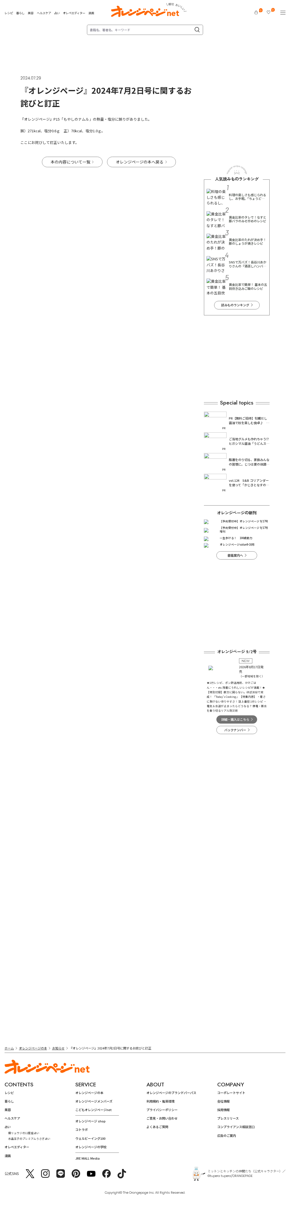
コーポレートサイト (231, 1092)
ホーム (9, 1048)
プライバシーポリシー (162, 1109)
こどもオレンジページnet (93, 1109)
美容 (30, 13)
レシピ (9, 13)
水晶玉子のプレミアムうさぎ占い (29, 1139)
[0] (256, 12)
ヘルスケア (44, 13)
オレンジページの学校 (90, 1147)
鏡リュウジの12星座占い (23, 1133)
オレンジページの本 (33, 1048)
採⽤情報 (223, 1109)
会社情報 (223, 1101)
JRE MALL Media (87, 1158)
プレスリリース (228, 1118)
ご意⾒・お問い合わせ (162, 1118)
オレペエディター (74, 13)
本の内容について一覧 (70, 162)
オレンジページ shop (90, 1121)
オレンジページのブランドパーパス (171, 1092)
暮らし (20, 13)
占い (57, 13)
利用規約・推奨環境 (160, 1101)
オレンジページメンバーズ (93, 1101)
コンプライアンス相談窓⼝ (236, 1126)
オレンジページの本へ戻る (139, 162)
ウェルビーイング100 (90, 1138)
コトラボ (81, 1129)
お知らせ (58, 1048)
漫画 (91, 13)
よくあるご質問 (157, 1126)
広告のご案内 (226, 1135)
